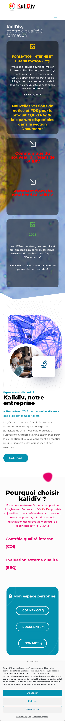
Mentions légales (23, 717)
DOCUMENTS (31, 627)
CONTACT (16, 458)
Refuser (32, 701)
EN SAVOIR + (32, 94)
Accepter (32, 692)
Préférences (32, 709)
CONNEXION (31, 610)
